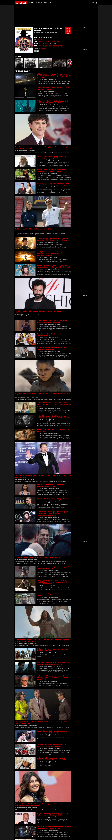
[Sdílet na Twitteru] (37, 51)
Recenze (32, 3)
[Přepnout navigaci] (95, 3)
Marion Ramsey (45, 47)
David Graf (48, 45)
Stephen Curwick (55, 41)
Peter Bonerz (41, 40)
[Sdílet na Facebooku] (35, 51)
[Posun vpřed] (70, 63)
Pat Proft (47, 41)
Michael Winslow (56, 45)
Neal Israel (42, 41)
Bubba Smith (41, 45)
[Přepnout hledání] (93, 3)
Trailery (51, 3)
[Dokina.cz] (21, 3)
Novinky (44, 3)
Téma (38, 3)
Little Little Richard (44, 43)
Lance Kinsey (53, 47)
